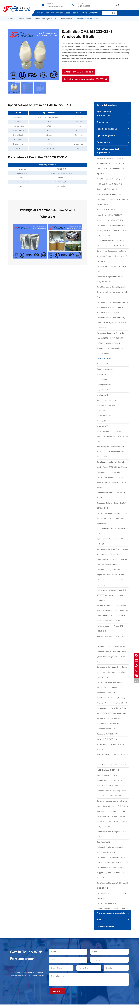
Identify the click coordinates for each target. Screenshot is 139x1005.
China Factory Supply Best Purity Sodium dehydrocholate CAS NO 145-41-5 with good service (112, 518)
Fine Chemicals (104, 142)
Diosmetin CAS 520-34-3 (106, 693)
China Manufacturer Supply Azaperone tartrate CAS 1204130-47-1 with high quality (112, 859)
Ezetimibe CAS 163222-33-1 (88, 18)
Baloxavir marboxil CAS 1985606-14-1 (110, 215)
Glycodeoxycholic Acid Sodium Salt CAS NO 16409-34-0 (111, 505)
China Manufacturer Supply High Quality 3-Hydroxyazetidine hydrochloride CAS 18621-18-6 (112, 292)
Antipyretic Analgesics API (106, 405)
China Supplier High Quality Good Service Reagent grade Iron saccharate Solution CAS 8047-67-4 (112, 672)
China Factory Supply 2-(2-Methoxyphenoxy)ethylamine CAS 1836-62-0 (112, 909)
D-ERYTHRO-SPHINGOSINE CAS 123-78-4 (112, 786)
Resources (76, 13)
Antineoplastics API (104, 385)
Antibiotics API (102, 374)
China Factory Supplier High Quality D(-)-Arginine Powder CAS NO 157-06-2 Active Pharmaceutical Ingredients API (112, 467)
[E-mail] (136, 660)
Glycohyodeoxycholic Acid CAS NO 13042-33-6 (112, 531)
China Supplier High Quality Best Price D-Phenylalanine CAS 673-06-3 (112, 279)
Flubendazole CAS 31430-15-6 (107, 189)
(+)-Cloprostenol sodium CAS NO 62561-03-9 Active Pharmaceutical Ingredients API (113, 607)
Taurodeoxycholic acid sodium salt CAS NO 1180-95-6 (111, 495)
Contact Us (93, 13)
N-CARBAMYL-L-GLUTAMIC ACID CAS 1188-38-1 (111, 746)
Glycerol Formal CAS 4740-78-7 (108, 724)
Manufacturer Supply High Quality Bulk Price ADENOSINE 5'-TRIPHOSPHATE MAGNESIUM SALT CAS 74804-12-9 (111, 338)
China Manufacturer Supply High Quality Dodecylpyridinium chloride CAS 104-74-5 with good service (112, 230)
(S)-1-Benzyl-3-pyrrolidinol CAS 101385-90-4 (112, 757)
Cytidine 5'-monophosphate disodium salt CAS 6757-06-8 (112, 202)
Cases (67, 13)
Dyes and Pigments (106, 135)
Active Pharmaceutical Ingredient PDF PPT (85, 79)
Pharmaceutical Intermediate (111, 913)
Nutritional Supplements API (107, 400)
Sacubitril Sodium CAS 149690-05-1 (109, 780)
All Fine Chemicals (105, 926)
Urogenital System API (105, 369)
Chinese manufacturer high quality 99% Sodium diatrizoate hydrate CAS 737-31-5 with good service (112, 821)
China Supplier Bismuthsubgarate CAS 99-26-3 (112, 834)
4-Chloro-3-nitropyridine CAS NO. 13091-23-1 (111, 268)
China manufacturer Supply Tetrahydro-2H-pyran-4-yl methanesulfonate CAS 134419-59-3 (111, 873)
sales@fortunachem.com (56, 6)
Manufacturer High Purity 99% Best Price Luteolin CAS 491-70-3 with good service (111, 710)
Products (39, 13)
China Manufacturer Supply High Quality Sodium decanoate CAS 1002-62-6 (111, 793)
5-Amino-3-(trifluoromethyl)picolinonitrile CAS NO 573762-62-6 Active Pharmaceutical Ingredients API (112, 564)
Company (49, 13)
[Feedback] (136, 680)
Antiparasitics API (103, 390)
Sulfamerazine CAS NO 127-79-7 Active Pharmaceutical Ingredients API (111, 618)
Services (59, 13)
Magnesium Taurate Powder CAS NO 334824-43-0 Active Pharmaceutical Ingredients (110, 580)
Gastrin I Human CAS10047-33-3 (108, 194)
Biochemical (102, 122)
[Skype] (136, 655)
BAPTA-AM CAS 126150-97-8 (107, 739)
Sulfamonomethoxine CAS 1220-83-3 (110, 246)
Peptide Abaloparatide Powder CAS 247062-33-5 (110, 628)
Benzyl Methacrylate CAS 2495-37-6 (110, 220)
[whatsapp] (136, 665)
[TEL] (136, 670)
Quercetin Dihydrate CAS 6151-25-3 (110, 729)
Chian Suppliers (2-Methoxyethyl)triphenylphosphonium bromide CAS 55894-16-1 (110, 847)
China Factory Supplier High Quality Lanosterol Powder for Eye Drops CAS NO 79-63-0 (112, 482)
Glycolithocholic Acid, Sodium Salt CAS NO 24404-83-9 (112, 541)
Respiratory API (102, 395)
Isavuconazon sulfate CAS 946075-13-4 (111, 646)
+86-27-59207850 (83, 6)
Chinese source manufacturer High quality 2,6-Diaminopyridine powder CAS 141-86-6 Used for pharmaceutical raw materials (112, 806)
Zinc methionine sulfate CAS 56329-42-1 (111, 765)
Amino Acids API (102, 426)
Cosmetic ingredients (107, 105)
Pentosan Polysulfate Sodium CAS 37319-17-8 (113, 638)
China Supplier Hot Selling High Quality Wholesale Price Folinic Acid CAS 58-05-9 (112, 700)
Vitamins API (101, 421)
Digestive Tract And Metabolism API (110, 348)
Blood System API (103, 353)
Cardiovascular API (67, 18)
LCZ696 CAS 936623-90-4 (106, 210)
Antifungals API (102, 379)
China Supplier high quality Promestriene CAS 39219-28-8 (111, 895)
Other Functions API (104, 416)
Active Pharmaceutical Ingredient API (41, 18)
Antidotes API (101, 411)
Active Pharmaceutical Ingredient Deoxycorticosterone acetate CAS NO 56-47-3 (112, 436)
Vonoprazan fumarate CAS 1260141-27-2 (111, 241)
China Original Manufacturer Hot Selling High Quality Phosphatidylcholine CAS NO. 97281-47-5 (112, 256)
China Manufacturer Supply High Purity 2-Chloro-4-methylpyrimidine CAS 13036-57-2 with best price (112, 323)
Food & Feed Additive (107, 129)
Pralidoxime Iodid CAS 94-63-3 (108, 770)
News (84, 13)
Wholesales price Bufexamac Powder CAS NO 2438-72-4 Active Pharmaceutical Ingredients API (112, 452)
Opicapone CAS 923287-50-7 (107, 734)
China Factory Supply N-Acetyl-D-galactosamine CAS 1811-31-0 (109, 684)
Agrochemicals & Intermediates (105, 114)
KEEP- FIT (101, 919)
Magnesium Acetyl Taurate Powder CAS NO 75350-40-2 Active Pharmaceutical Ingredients (111, 595)
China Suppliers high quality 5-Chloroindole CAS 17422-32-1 (113, 885)
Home (12, 18)
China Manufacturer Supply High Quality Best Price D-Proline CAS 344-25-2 (111, 181)
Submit (57, 991)
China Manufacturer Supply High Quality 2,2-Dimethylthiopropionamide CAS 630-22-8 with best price (112, 657)
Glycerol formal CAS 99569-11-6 (108, 718)
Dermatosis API (102, 364)
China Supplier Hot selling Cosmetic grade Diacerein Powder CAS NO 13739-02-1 (112, 551)
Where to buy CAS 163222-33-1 (78, 72)
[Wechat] (136, 675)
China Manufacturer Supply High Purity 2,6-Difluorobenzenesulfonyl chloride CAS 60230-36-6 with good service (112, 307)
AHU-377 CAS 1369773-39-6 (107, 775)
